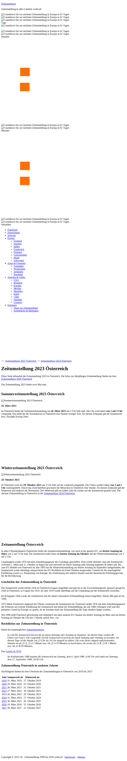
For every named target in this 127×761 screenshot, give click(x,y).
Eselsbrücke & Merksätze (26, 310)
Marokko (18, 291)
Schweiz (11, 235)
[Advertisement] (63, 336)
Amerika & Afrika (16, 277)
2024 (4, 697)
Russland (18, 274)
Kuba (16, 294)
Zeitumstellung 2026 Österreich (16, 379)
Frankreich (19, 249)
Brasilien (18, 283)
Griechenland (20, 255)
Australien (19, 266)
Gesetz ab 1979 (13, 651)
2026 (4, 704)
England (18, 241)
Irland (16, 257)
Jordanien (18, 271)
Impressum (70, 757)
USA (16, 280)
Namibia (18, 299)
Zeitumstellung (8, 3)
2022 (4, 691)
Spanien (18, 243)
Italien (17, 246)
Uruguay (18, 302)
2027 (4, 708)
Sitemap (81, 757)
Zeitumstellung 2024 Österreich (59, 493)
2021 (4, 687)
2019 (4, 680)
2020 (4, 684)
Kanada (17, 285)
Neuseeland (19, 269)
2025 (4, 701)
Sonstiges (12, 305)
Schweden (19, 260)
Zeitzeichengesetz (35, 629)
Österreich (12, 230)
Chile (16, 296)
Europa (11, 238)
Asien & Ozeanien (16, 263)
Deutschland (13, 232)
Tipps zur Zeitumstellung (26, 308)
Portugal (18, 252)
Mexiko (17, 288)
